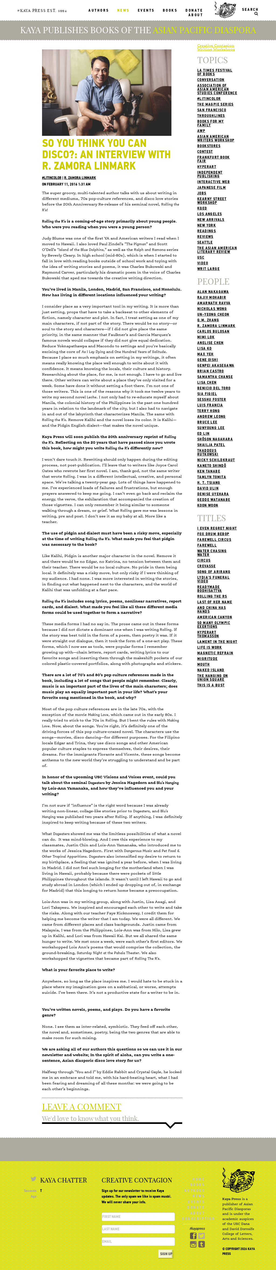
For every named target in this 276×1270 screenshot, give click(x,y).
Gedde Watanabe (213, 499)
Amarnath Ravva (214, 303)
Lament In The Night (217, 641)
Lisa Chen (207, 382)
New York (206, 225)
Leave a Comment (81, 1106)
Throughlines (211, 115)
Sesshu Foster (211, 399)
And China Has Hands (211, 609)
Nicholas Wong (212, 308)
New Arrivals (211, 219)
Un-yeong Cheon (213, 314)
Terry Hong (208, 411)
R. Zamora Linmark (80, 178)
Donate (194, 10)
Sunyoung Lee (211, 428)
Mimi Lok (206, 337)
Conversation (211, 80)
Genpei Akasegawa (215, 365)
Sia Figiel (207, 394)
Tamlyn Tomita (211, 477)
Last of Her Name (214, 602)
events (146, 10)
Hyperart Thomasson (208, 634)
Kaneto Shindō (211, 465)
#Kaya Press (31, 10)
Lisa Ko (204, 348)
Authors (98, 10)
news (123, 10)
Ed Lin (203, 433)
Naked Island (211, 670)
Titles (211, 518)
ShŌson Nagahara (215, 439)
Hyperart (206, 166)
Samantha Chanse (215, 377)
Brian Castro (210, 371)
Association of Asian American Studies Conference (217, 89)
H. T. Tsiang (208, 482)
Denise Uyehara (213, 494)
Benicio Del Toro (213, 388)
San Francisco (211, 110)
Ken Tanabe (208, 471)
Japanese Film (211, 187)
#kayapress (197, 1228)
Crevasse (206, 566)
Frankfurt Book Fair (213, 159)
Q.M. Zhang (208, 320)
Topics (212, 60)
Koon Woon (207, 505)
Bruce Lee (207, 422)
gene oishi (207, 360)
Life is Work (209, 647)
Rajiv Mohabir (211, 297)
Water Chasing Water (212, 553)
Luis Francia (210, 405)
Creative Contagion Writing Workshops (216, 47)
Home (198, 1179)
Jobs (201, 193)
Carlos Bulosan (213, 331)
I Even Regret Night (217, 528)
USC (200, 257)
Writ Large (208, 269)
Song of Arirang (213, 572)
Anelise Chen (210, 343)
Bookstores (208, 146)
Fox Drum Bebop (213, 534)
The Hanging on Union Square (212, 677)
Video (202, 263)
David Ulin (208, 488)
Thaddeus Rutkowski (208, 452)
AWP (201, 131)
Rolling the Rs (212, 596)
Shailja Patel (211, 445)
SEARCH (250, 9)
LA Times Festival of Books (215, 72)
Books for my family (210, 123)
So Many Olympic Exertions (213, 625)
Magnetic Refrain (215, 653)
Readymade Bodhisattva (209, 589)
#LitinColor (51, 178)
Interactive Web (213, 182)
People (213, 281)
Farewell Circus (214, 539)
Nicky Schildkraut (216, 460)
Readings (206, 231)
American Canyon (214, 617)
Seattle (205, 242)
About (195, 15)
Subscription (198, 1219)
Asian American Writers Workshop (215, 138)
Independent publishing (209, 174)
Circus (204, 560)
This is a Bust (211, 685)
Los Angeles (209, 214)
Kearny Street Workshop (211, 201)
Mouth (203, 664)
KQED (202, 208)
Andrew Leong (211, 416)
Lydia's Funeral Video (213, 579)
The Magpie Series (215, 104)
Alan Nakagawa (213, 291)
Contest (205, 151)
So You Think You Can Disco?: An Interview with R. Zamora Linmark (106, 154)
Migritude (207, 658)
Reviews (205, 236)
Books (170, 10)
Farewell (207, 545)
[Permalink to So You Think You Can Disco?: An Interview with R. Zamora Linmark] (106, 92)
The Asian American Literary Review (217, 250)
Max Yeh (205, 354)
